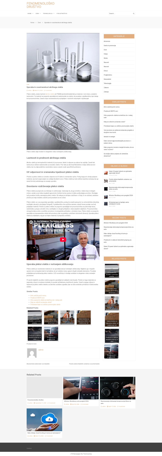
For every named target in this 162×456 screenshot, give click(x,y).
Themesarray (87, 454)
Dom (37, 13)
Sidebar (29, 448)
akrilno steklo (50, 94)
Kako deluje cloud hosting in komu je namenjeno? (44, 433)
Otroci (106, 71)
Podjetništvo (62, 13)
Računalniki (107, 79)
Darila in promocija (110, 45)
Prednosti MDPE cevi (37, 298)
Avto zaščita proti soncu (38, 295)
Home (29, 13)
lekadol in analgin (109, 137)
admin (30, 90)
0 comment (49, 90)
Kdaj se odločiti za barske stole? (41, 302)
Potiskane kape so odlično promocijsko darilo (45, 304)
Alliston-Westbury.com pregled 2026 (121, 195)
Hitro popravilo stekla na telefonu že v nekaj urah (46, 300)
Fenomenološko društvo (40, 5)
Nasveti (106, 62)
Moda (106, 58)
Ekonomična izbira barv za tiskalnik (38, 364)
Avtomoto (107, 41)
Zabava (106, 87)
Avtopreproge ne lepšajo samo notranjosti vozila (119, 203)
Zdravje (106, 92)
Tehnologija (47, 13)
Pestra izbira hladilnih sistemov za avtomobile (84, 364)
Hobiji (106, 54)
